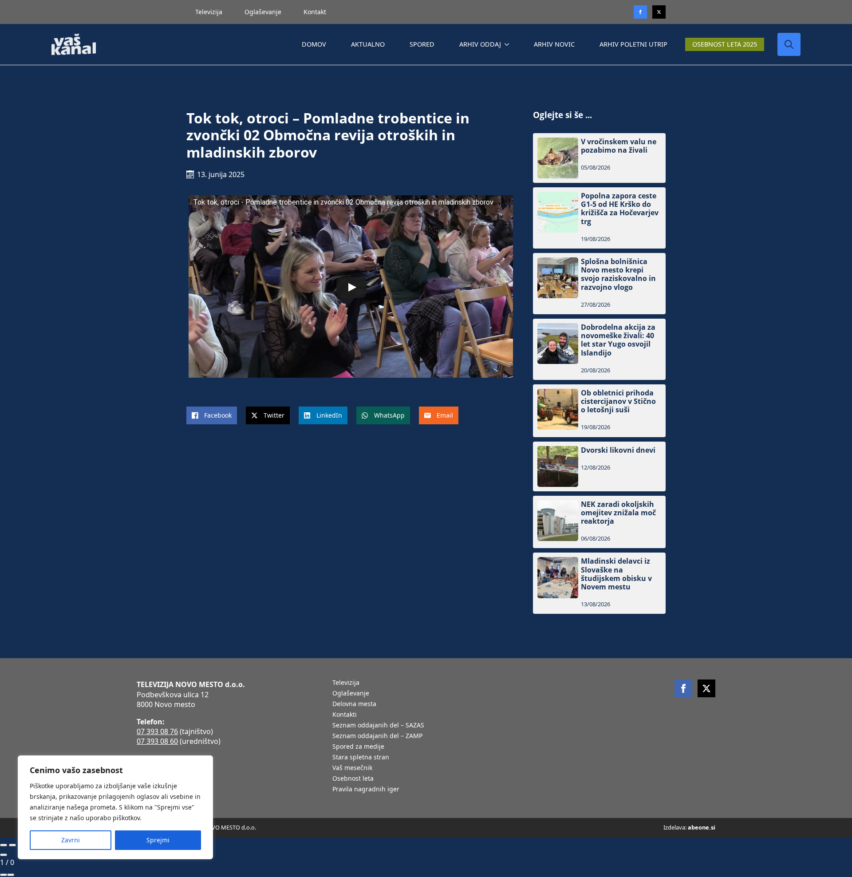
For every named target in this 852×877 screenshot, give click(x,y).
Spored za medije (358, 747)
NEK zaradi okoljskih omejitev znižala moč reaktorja (618, 513)
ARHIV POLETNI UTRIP (633, 44)
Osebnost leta (353, 778)
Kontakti (344, 715)
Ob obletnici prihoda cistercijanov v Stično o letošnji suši (618, 402)
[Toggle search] (789, 44)
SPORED (422, 44)
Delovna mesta (354, 704)
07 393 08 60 (157, 741)
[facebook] (683, 688)
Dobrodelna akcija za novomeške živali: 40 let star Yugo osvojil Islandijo (618, 340)
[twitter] (659, 12)
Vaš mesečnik (352, 768)
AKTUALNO (368, 44)
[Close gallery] (3, 854)
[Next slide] (12, 845)
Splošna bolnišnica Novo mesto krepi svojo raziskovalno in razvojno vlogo (618, 274)
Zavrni (70, 840)
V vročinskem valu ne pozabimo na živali (618, 146)
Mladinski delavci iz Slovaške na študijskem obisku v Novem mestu (616, 574)
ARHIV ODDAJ (480, 44)
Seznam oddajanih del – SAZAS (378, 725)
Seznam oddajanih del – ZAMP (377, 736)
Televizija (208, 12)
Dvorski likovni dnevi (618, 450)
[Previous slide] (3, 845)
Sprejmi (158, 840)
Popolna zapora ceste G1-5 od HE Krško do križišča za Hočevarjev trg (620, 209)
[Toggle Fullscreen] (3, 874)
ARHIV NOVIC (554, 44)
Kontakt (315, 12)
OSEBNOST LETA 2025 (724, 44)
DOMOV (314, 44)
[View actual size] (10, 874)
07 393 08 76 (157, 731)
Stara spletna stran (360, 757)
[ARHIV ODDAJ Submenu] (508, 44)
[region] (115, 807)
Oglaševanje (263, 12)
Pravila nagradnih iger (365, 789)
